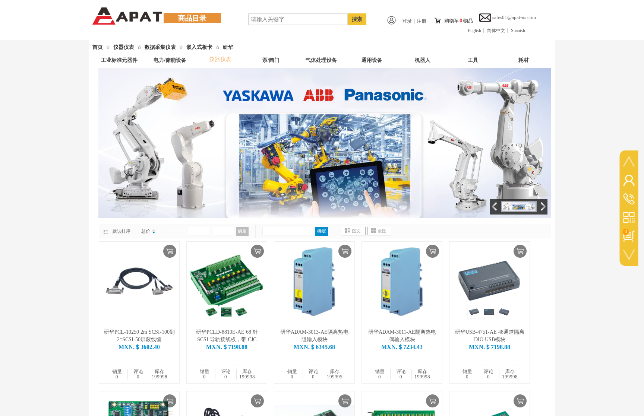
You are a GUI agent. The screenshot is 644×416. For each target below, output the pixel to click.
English (474, 30)
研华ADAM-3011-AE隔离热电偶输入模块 (402, 335)
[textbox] (298, 19)
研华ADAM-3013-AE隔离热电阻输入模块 (314, 335)
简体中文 (496, 30)
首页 (97, 47)
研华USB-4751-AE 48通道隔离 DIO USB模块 (489, 335)
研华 (228, 47)
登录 (407, 21)
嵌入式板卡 (199, 47)
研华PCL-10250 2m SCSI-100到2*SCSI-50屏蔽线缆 (139, 335)
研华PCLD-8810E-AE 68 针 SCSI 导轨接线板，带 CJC (227, 335)
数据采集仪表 (160, 47)
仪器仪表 (123, 47)
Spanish (518, 30)
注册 (421, 21)
